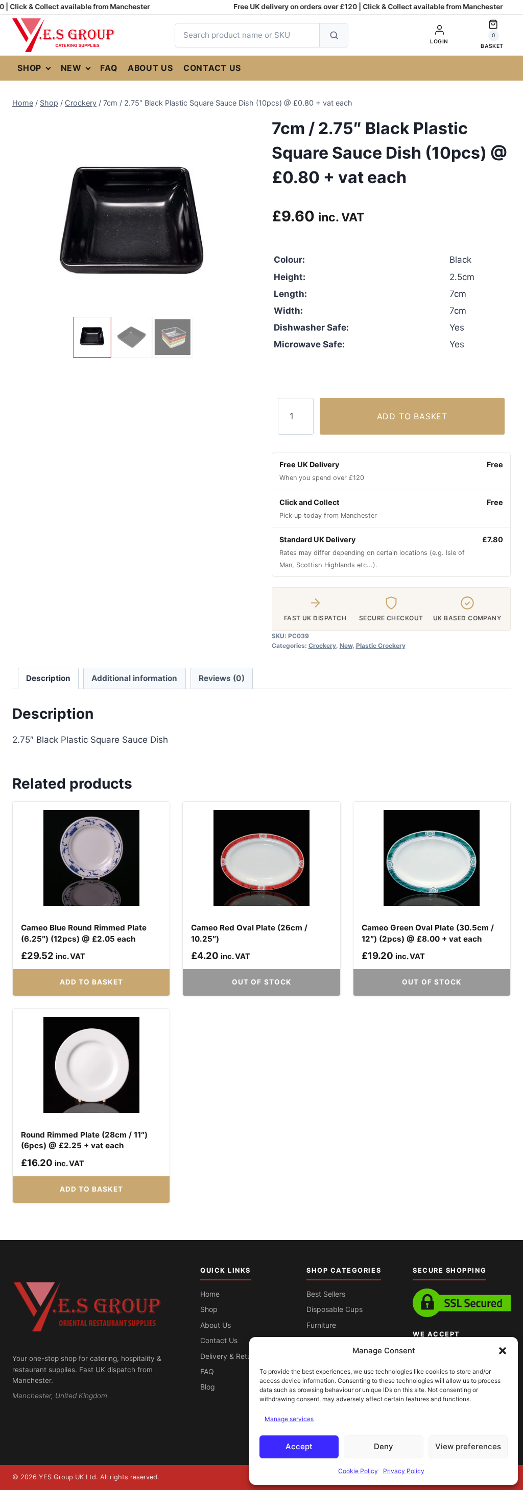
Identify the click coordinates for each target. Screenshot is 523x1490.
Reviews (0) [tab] (222, 678)
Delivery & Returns (231, 1356)
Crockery (322, 645)
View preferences (468, 1446)
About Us (150, 68)
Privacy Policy (403, 1471)
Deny (383, 1446)
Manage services (289, 1419)
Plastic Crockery (381, 645)
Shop (29, 68)
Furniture (321, 1325)
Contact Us (212, 68)
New (71, 68)
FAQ (108, 68)
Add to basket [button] (91, 982)
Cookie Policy (358, 1471)
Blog (207, 1386)
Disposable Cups (334, 1309)
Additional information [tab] (134, 678)
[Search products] (333, 35)
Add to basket (412, 416)
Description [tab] (48, 678)
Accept (299, 1446)
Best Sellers (325, 1294)
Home (210, 1294)
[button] (502, 1351)
